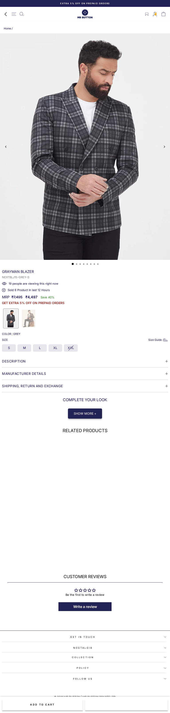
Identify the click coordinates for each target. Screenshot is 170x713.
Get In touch (82, 637)
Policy (83, 668)
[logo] (85, 14)
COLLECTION (83, 657)
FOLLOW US (83, 678)
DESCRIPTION (14, 361)
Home (7, 28)
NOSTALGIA (83, 647)
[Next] (164, 146)
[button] (11, 318)
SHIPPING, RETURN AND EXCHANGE (32, 386)
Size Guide (155, 339)
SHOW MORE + (85, 413)
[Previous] (6, 146)
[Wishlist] (147, 14)
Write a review (85, 606)
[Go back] (5, 14)
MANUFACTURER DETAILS (24, 374)
